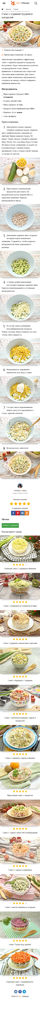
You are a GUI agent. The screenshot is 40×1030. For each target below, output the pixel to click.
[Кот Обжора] (13, 3)
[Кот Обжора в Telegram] (24, 991)
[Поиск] (35, 3)
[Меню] (4, 3)
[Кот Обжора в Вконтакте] (15, 991)
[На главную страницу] (2, 9)
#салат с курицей (10, 525)
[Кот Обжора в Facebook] (20, 991)
